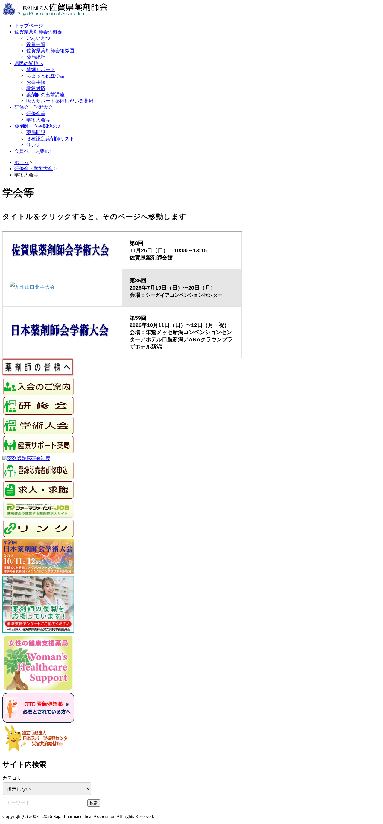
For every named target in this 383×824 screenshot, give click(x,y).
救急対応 (35, 88)
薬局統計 (35, 57)
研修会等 (35, 113)
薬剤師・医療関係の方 (38, 126)
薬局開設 (35, 132)
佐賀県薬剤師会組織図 (50, 50)
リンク (33, 144)
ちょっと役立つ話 (45, 75)
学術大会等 (38, 119)
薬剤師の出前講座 (45, 94)
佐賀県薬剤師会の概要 (38, 31)
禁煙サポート (40, 69)
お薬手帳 (35, 82)
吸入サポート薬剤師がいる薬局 (59, 100)
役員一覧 (35, 44)
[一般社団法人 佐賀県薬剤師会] (55, 15)
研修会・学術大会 (33, 107)
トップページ (28, 25)
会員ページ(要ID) (32, 151)
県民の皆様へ (28, 63)
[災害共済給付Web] (38, 750)
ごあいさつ (38, 38)
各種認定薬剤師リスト (50, 138)
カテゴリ (12, 778)
